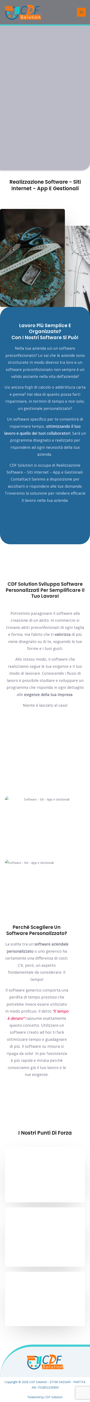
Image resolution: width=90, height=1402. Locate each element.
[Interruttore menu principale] (81, 12)
